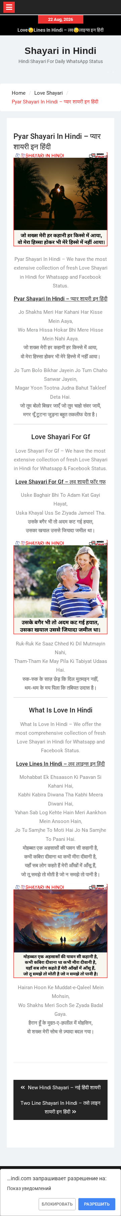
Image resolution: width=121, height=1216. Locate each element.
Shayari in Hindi (60, 50)
